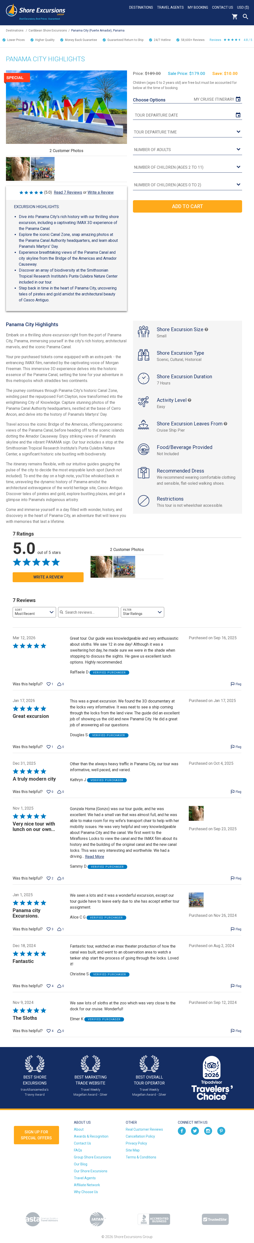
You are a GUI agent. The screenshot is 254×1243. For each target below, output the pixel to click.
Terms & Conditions (141, 1157)
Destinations (141, 7)
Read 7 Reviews (68, 192)
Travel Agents (170, 7)
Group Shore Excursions (92, 1157)
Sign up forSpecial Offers (36, 1135)
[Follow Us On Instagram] (208, 1131)
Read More (94, 856)
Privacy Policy (136, 1143)
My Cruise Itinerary (214, 99)
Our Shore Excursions (90, 1171)
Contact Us (222, 7)
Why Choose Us (86, 1192)
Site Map (133, 1150)
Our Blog (80, 1164)
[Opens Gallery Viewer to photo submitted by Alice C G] (43, 169)
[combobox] (34, 612)
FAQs (78, 1150)
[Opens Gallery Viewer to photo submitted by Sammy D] (18, 169)
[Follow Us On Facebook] (182, 1131)
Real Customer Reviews (144, 1129)
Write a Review (101, 192)
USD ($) (243, 7)
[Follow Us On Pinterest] (221, 1131)
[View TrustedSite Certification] (215, 1219)
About (79, 1129)
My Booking (198, 7)
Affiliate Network (87, 1185)
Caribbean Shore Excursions (48, 30)
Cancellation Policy (140, 1136)
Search (245, 16)
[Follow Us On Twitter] (195, 1131)
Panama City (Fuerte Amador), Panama (98, 30)
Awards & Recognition (91, 1136)
